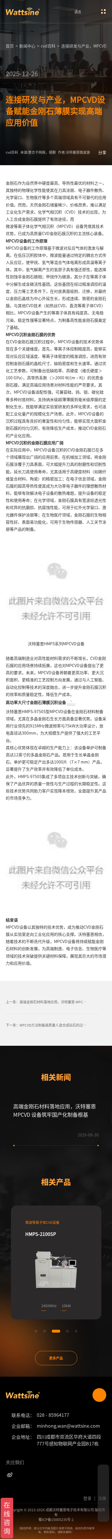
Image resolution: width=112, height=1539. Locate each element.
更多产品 (56, 1357)
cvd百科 (48, 46)
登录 (87, 1498)
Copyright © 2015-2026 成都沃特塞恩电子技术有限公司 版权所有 (56, 1512)
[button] (35, 1331)
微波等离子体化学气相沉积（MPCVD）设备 (45, 226)
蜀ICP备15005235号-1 (56, 1519)
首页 (10, 46)
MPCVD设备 (16, 248)
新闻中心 (27, 46)
